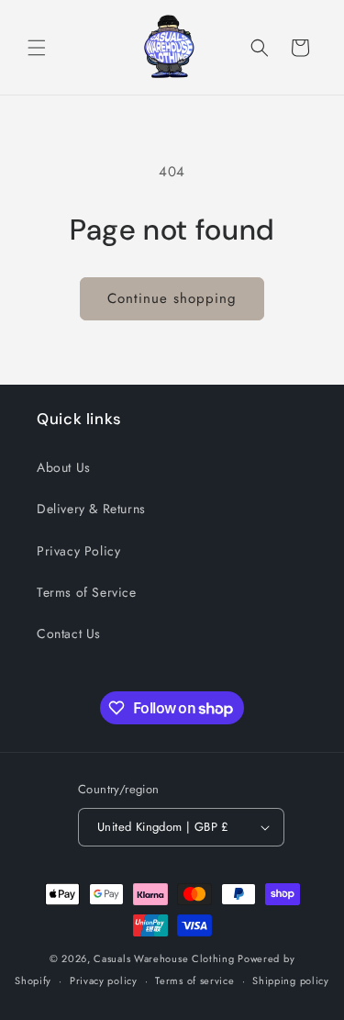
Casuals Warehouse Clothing (164, 958)
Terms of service (194, 980)
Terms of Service (87, 592)
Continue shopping (172, 298)
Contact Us (69, 633)
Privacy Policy (78, 551)
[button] (37, 48)
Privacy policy (104, 980)
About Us (64, 467)
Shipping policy (290, 980)
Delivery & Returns (91, 508)
